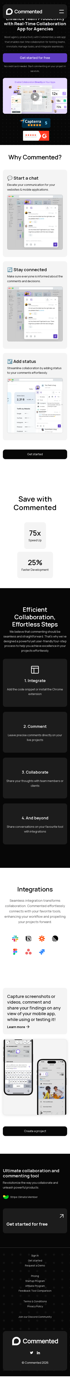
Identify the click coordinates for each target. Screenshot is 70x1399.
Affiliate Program (35, 1286)
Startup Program (35, 1281)
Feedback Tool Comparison (35, 1290)
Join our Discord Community (35, 1316)
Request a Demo (35, 1265)
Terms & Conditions (35, 1301)
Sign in (35, 1255)
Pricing (35, 1276)
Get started (35, 454)
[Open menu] (61, 11)
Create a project (35, 1131)
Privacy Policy (35, 1306)
